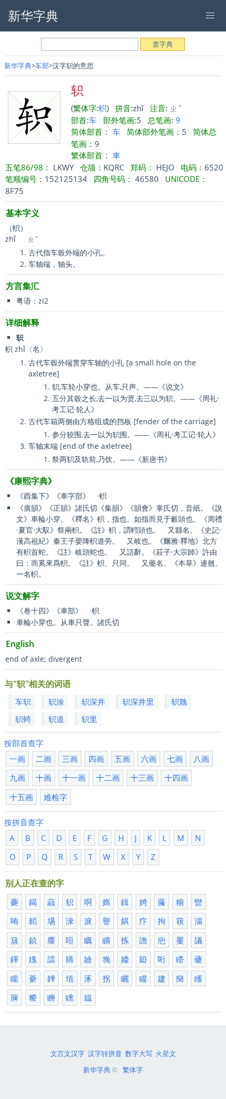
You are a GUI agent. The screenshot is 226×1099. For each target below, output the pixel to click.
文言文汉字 (67, 1053)
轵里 (89, 719)
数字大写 (138, 1053)
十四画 (176, 777)
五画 (122, 758)
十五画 (21, 797)
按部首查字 (24, 743)
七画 (175, 758)
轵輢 (23, 719)
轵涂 (56, 701)
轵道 (56, 719)
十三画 (142, 777)
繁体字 (132, 1069)
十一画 (74, 777)
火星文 (166, 1053)
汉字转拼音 (105, 1053)
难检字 (55, 797)
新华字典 (18, 65)
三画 (70, 758)
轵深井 (93, 701)
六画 (149, 758)
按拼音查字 (24, 822)
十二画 (108, 777)
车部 (42, 65)
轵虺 (179, 701)
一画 (17, 758)
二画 (44, 758)
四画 (96, 758)
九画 (17, 777)
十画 (44, 777)
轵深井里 (138, 701)
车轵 (23, 701)
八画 (201, 758)
